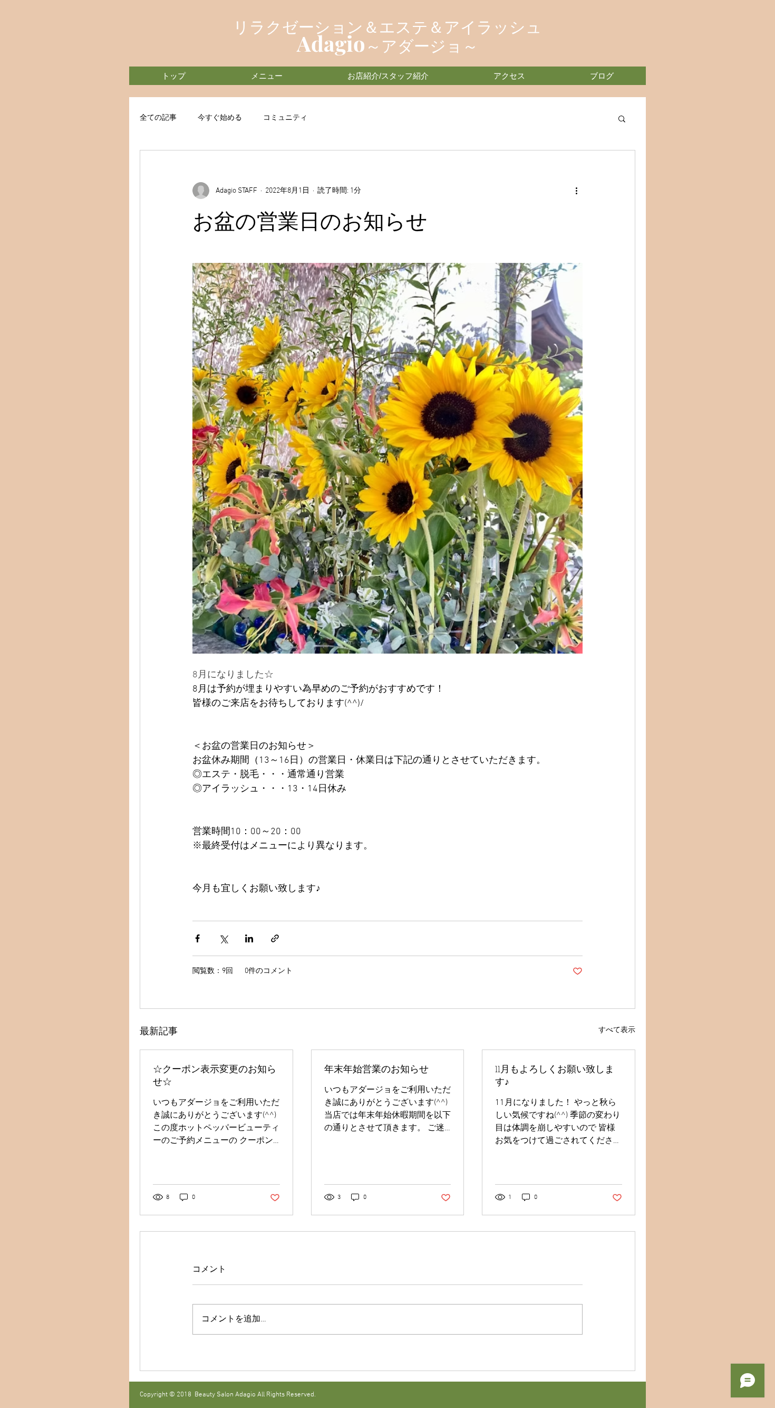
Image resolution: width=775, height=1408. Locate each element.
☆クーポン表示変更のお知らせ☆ (214, 1076)
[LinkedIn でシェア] (249, 938)
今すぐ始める (220, 118)
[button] (622, 118)
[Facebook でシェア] (197, 938)
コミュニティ (285, 118)
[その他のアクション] (576, 190)
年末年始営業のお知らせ (376, 1070)
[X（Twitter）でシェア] (223, 938)
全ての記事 (158, 118)
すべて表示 (616, 1030)
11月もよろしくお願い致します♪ (554, 1076)
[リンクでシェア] (275, 938)
